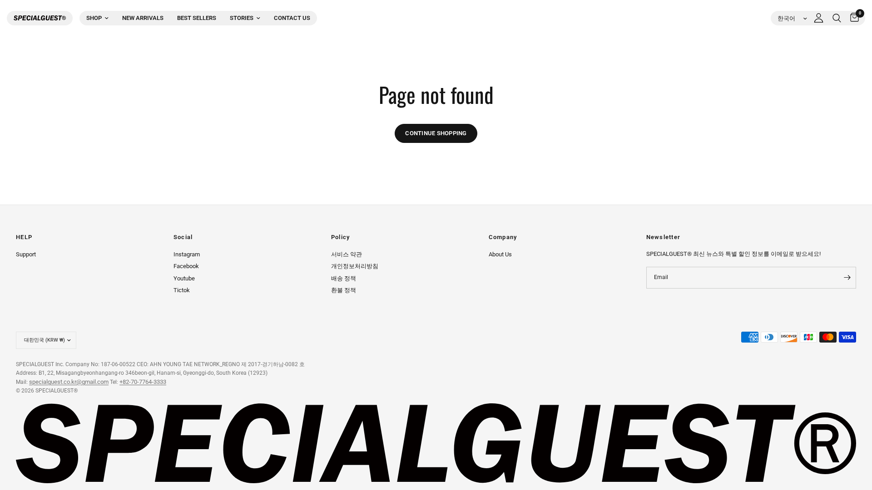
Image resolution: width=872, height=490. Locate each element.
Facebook (186, 266)
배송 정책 (343, 278)
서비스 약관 (346, 254)
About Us (500, 254)
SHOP (94, 18)
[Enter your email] (847, 278)
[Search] (837, 18)
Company (503, 237)
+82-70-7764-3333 (142, 381)
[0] (852, 18)
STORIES (241, 18)
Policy (340, 237)
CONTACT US (292, 18)
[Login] (818, 18)
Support (26, 254)
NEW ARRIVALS (143, 18)
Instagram (186, 254)
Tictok (181, 290)
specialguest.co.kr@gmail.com (69, 381)
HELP (24, 237)
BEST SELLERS (196, 18)
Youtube (184, 278)
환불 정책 (343, 290)
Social (183, 237)
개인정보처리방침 (354, 266)
